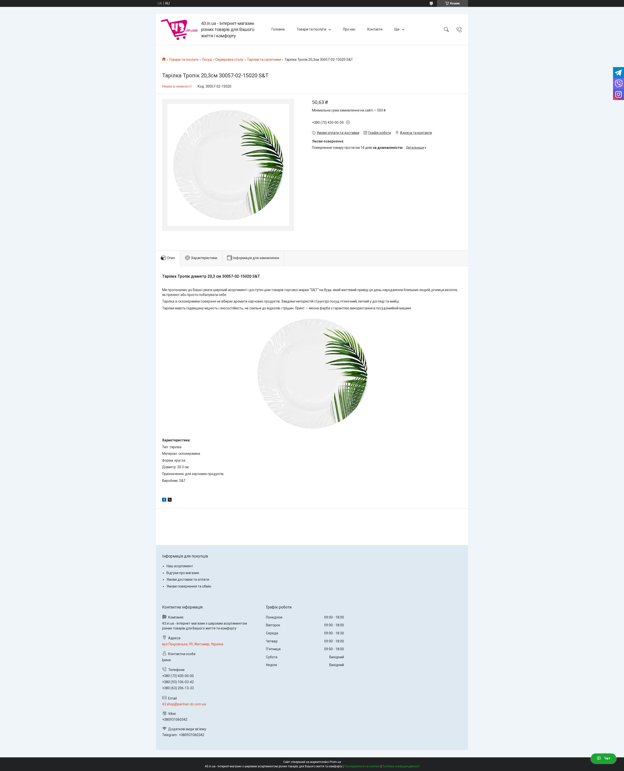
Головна (278, 29)
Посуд (207, 59)
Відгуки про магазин (182, 573)
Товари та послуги (311, 29)
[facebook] (164, 500)
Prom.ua (335, 762)
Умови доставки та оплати (187, 579)
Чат (607, 758)
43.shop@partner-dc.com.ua (184, 704)
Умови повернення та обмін (188, 586)
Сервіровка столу (229, 59)
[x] (170, 500)
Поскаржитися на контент (362, 766)
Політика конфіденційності (400, 766)
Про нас (349, 29)
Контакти (374, 29)
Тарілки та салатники (264, 59)
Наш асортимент (179, 566)
